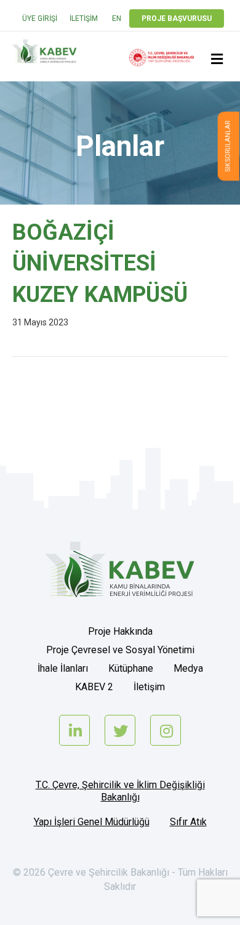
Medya (188, 668)
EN (116, 18)
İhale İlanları (63, 668)
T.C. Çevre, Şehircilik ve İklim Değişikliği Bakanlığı (120, 791)
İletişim (84, 18)
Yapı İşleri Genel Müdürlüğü (92, 822)
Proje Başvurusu (177, 18)
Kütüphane (130, 668)
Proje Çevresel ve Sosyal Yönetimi (120, 650)
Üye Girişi (39, 18)
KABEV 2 (94, 687)
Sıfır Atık (188, 822)
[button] (228, 146)
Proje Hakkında (120, 631)
